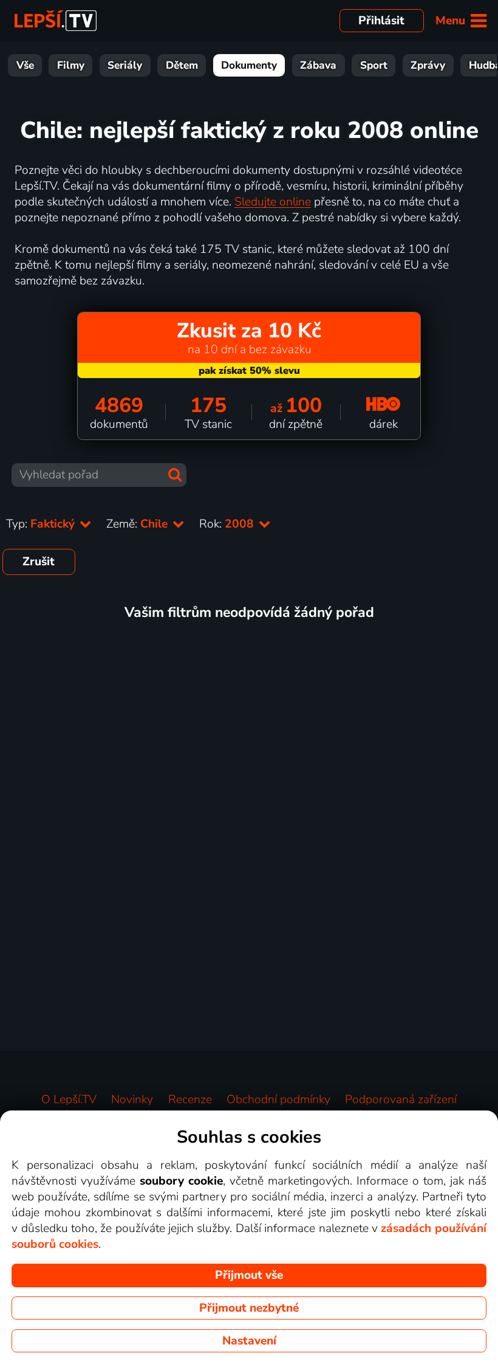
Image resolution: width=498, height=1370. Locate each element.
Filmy (70, 65)
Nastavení (249, 1341)
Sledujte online (272, 202)
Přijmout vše (249, 1275)
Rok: (228, 524)
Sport (373, 65)
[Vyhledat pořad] (175, 474)
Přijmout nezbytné (249, 1308)
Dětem (182, 65)
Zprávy (428, 65)
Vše (25, 65)
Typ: (42, 524)
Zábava (318, 65)
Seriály (124, 65)
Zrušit (38, 562)
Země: (138, 524)
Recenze (190, 1099)
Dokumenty (249, 65)
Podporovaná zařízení (401, 1099)
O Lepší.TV (69, 1099)
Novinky (132, 1099)
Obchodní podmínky (278, 1099)
